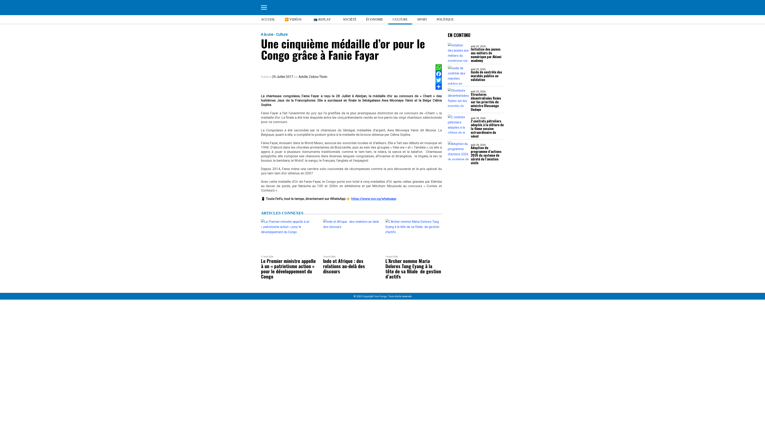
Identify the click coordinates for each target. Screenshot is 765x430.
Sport (422, 19)
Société (349, 19)
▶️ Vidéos (293, 19)
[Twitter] (438, 80)
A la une (267, 34)
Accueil (268, 19)
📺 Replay (322, 19)
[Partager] (438, 86)
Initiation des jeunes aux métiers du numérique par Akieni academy (486, 54)
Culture (400, 19)
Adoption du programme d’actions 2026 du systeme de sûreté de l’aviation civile (486, 155)
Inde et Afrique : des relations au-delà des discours (344, 266)
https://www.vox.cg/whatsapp (373, 199)
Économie (374, 19)
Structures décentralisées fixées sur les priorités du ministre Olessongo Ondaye (486, 101)
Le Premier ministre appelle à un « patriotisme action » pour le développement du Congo (288, 268)
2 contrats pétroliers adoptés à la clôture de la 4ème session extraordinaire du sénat (487, 128)
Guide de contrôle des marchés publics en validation (486, 75)
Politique (445, 19)
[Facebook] (438, 74)
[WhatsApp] (438, 67)
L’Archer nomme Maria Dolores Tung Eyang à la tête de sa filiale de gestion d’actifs (413, 268)
